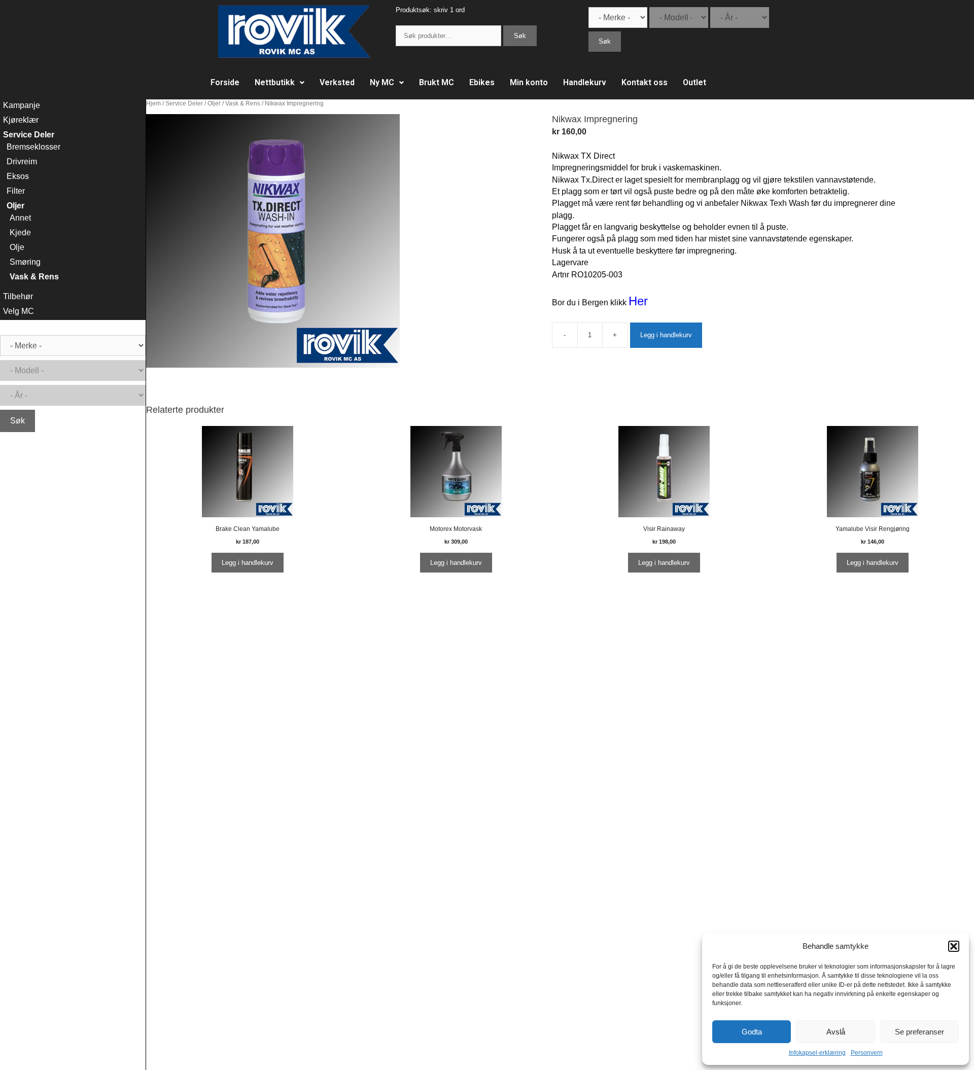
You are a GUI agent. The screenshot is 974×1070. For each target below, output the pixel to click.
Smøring (25, 262)
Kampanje (21, 105)
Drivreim (22, 161)
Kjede (20, 232)
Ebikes (482, 82)
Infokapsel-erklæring (817, 1052)
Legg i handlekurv (666, 335)
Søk (520, 36)
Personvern (867, 1052)
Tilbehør (18, 296)
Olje (17, 247)
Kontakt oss (644, 82)
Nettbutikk (275, 82)
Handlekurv (584, 82)
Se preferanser (919, 1031)
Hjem (153, 103)
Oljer (214, 103)
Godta (752, 1031)
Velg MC (18, 311)
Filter (16, 191)
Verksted (337, 82)
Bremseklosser (33, 146)
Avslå (835, 1031)
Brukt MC (436, 82)
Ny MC (382, 82)
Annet (20, 217)
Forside (225, 82)
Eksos (18, 176)
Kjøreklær (21, 120)
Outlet (694, 82)
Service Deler (184, 103)
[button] (954, 946)
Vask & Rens (242, 103)
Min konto (529, 82)
